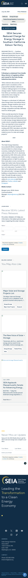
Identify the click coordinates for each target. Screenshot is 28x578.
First (3, 231)
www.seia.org (11, 179)
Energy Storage (14, 16)
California (4, 16)
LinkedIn (15, 181)
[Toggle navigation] (26, 3)
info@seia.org (9, 559)
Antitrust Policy (21, 572)
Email (3, 234)
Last (16, 231)
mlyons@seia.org (12, 194)
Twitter (10, 181)
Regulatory (5, 24)
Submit (5, 249)
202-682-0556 (10, 557)
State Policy (13, 24)
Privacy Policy (14, 572)
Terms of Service (5, 572)
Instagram (5, 183)
